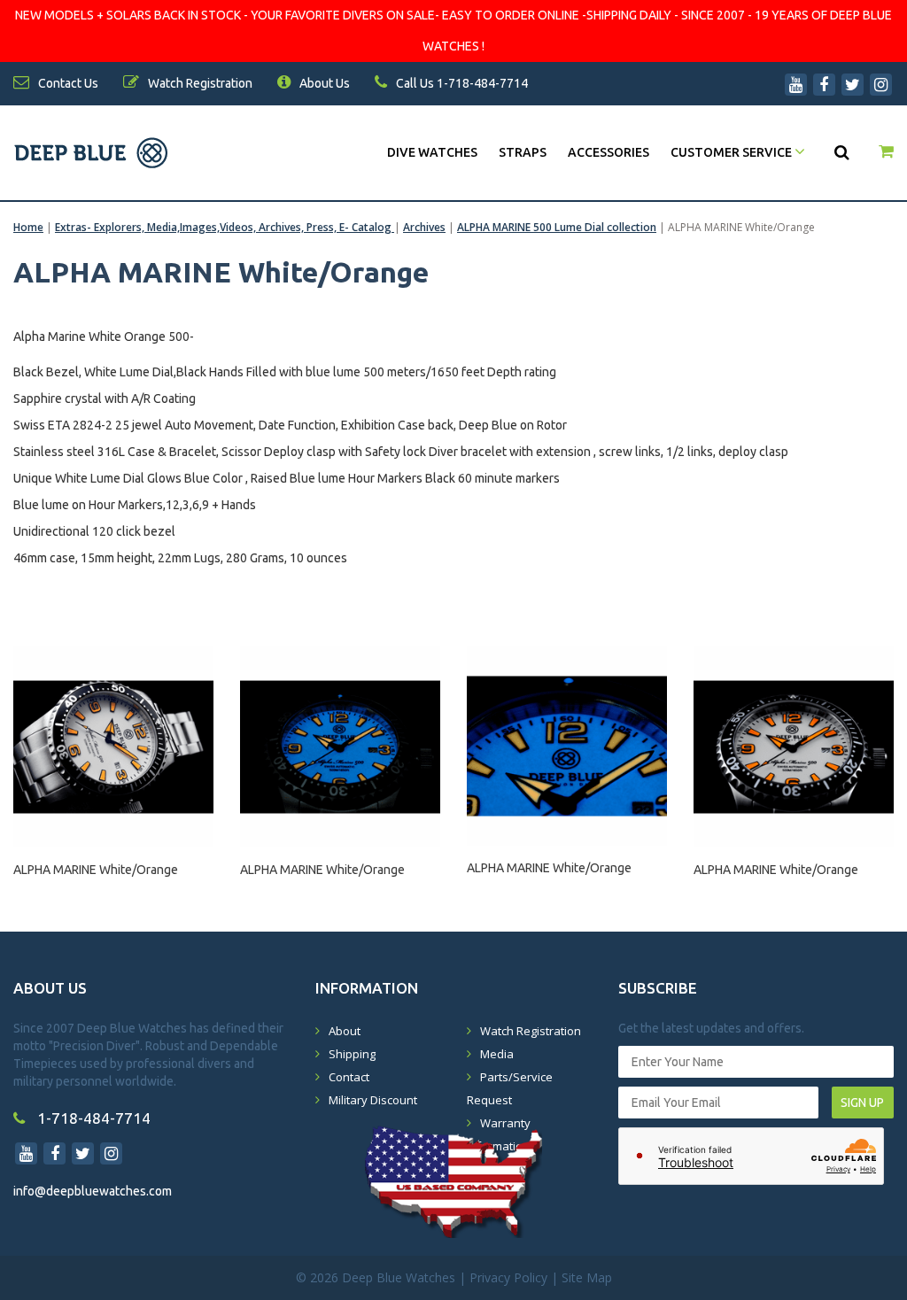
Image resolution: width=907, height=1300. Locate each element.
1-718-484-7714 (92, 1118)
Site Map (587, 1277)
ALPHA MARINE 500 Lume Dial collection (556, 227)
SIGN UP (862, 1102)
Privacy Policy (508, 1277)
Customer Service (733, 152)
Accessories (608, 152)
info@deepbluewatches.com (92, 1191)
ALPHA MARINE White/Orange (95, 870)
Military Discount (373, 1100)
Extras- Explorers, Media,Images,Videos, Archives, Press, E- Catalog (224, 227)
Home (28, 227)
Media (497, 1054)
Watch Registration (530, 1031)
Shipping (352, 1054)
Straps (523, 152)
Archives (424, 227)
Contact (349, 1077)
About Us (323, 83)
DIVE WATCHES (432, 152)
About (344, 1031)
